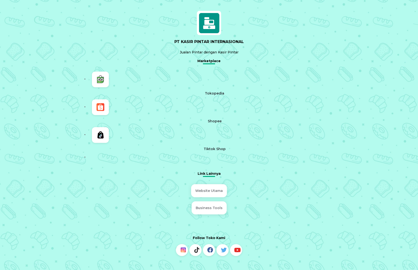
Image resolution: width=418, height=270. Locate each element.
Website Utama (209, 188)
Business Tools (209, 200)
